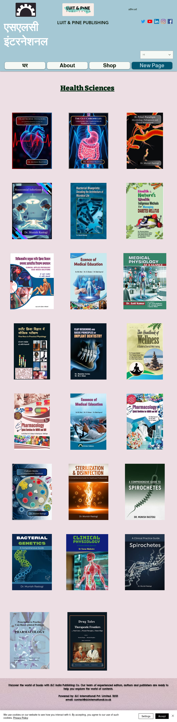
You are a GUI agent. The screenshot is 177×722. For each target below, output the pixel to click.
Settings (146, 716)
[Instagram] (163, 21)
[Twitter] (143, 21)
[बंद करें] (173, 716)
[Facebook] (170, 21)
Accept (162, 716)
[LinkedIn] (156, 21)
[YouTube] (149, 21)
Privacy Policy (20, 717)
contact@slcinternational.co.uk (92, 699)
